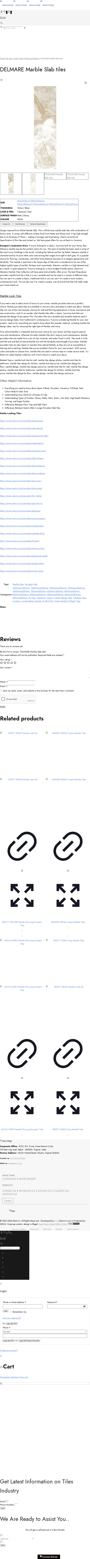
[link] (25, 27)
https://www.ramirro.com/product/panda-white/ (22, 563)
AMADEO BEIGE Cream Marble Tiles (68, 922)
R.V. (56, 1220)
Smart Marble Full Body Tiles (67, 601)
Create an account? (9, 1350)
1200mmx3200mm (76, 588)
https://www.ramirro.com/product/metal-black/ (22, 443)
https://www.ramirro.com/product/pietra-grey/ (21, 420)
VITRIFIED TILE (9, 1190)
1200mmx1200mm (21, 588)
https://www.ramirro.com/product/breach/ (20, 541)
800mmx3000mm (55, 594)
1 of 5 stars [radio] (1, 662)
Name (4, 681)
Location (16, 601)
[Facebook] (2, 1169)
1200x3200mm (71, 204)
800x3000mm (38, 201)
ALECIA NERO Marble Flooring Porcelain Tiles (22, 1129)
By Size (9, 58)
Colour (49, 597)
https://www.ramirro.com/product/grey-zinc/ (21, 480)
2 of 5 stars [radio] (4, 662)
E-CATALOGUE (9, 1178)
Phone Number (7, 1504)
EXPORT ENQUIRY (27, 1178)
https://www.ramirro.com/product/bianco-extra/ (22, 548)
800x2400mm (23, 201)
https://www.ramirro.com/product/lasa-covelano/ (22, 473)
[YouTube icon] (7, 1263)
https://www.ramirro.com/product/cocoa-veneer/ (22, 518)
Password (52, 1302)
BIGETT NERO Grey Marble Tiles (68, 1129)
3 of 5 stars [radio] (8, 662)
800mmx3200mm (73, 594)
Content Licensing (72, 1229)
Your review (6, 667)
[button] (86, 83)
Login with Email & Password (29, 1341)
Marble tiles (18, 584)
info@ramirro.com (15, 1163)
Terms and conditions (19, 1229)
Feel (70, 597)
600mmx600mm (71, 591)
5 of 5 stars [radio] (15, 662)
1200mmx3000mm (57, 588)
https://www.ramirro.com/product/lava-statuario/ (22, 465)
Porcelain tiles (31, 584)
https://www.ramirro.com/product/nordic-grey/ (22, 571)
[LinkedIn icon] (7, 1268)
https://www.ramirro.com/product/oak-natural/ (21, 428)
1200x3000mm (55, 204)
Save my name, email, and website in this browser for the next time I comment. (38, 690)
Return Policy (47, 1229)
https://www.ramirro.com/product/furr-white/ (21, 495)
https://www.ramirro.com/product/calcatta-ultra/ (22, 533)
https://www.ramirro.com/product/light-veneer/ (22, 458)
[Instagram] (21, 1169)
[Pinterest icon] (7, 1272)
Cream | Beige (60, 597)
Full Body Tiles (79, 597)
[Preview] (22, 916)
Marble (38, 601)
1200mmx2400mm (39, 588)
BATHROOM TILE (27, 1190)
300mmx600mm (38, 591)
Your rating (6, 659)
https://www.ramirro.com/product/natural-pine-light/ (24, 435)
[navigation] (45, 1366)
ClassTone (41, 597)
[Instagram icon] (7, 1277)
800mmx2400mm (38, 594)
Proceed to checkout (9, 1377)
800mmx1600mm (32, 58)
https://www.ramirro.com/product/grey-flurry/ (21, 503)
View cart (23, 1377)
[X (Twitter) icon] (7, 1258)
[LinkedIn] (9, 1169)
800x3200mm (25, 204)
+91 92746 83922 (18, 1158)
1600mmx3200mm (21, 591)
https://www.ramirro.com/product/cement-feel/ (22, 526)
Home (2, 58)
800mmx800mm (20, 597)
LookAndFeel (28, 601)
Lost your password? (11, 1318)
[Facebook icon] (7, 1254)
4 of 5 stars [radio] (11, 662)
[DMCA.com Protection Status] (74, 1224)
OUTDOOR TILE (9, 1194)
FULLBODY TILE (61, 1190)
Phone (6, 1327)
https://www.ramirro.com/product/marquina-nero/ (23, 450)
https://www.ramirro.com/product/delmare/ (20, 511)
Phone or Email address (14, 1302)
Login (5, 1311)
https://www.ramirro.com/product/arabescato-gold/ (24, 556)
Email (3, 686)
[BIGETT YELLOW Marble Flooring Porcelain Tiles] (22, 777)
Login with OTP (11, 1324)
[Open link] (15, 1169)
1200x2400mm (40, 204)
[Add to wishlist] (22, 871)
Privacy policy (34, 1229)
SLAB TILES (18, 58)
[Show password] (84, 1306)
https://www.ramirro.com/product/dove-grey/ (21, 488)
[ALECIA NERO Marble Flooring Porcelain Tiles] (22, 984)
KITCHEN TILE (44, 1190)
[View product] (22, 867)
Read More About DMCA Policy (53, 1224)
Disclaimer (59, 1229)
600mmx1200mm (55, 591)
